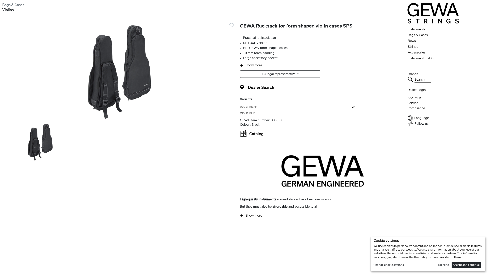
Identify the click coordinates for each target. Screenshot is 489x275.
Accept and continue (466, 265)
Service (412, 103)
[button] (447, 118)
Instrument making (422, 58)
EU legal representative (279, 74)
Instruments (416, 29)
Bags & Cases (13, 5)
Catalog (256, 134)
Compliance (416, 108)
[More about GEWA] (322, 170)
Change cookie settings (388, 265)
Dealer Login (416, 89)
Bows (412, 40)
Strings (413, 46)
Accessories (416, 52)
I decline (443, 265)
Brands (413, 74)
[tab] (322, 107)
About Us (414, 98)
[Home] (433, 13)
